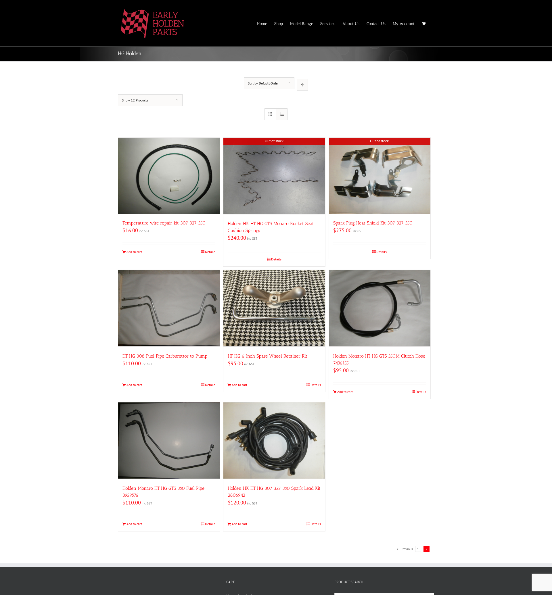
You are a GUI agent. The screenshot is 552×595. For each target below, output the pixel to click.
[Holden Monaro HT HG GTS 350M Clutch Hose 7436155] (379, 308)
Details (210, 251)
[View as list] (281, 114)
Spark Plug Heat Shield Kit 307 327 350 (373, 223)
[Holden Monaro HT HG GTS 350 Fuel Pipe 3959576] (169, 440)
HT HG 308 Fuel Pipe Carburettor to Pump (164, 356)
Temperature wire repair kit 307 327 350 (164, 223)
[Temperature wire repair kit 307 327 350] (169, 176)
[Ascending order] (302, 85)
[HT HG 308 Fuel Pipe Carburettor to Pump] (169, 308)
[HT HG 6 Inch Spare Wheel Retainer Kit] (274, 308)
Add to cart (134, 251)
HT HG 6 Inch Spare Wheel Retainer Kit (267, 356)
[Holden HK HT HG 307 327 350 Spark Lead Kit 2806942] (274, 440)
